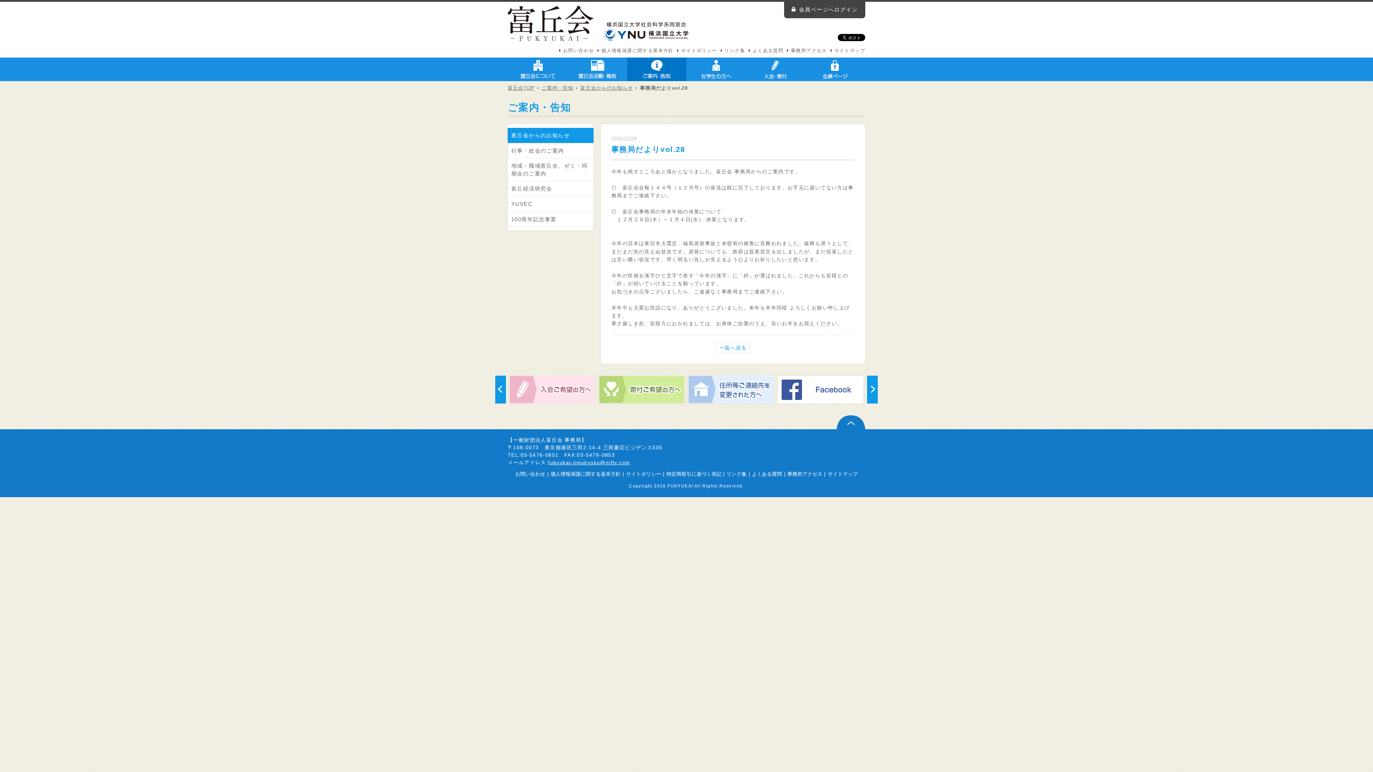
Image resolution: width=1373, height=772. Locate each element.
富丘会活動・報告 (597, 69)
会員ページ (835, 69)
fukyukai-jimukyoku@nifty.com (589, 462)
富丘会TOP (521, 88)
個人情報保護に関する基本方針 (637, 50)
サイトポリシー (699, 50)
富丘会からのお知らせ (606, 88)
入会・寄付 (775, 69)
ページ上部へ (851, 422)
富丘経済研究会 (531, 188)
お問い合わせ (578, 50)
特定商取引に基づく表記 (694, 474)
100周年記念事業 (534, 219)
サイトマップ (850, 50)
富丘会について (538, 69)
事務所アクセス (809, 50)
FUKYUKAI (680, 486)
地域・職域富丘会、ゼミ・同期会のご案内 (549, 170)
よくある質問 (768, 50)
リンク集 (734, 50)
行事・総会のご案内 (537, 151)
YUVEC (521, 204)
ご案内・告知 (656, 69)
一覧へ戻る (733, 348)
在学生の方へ (716, 69)
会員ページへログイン (828, 9)
